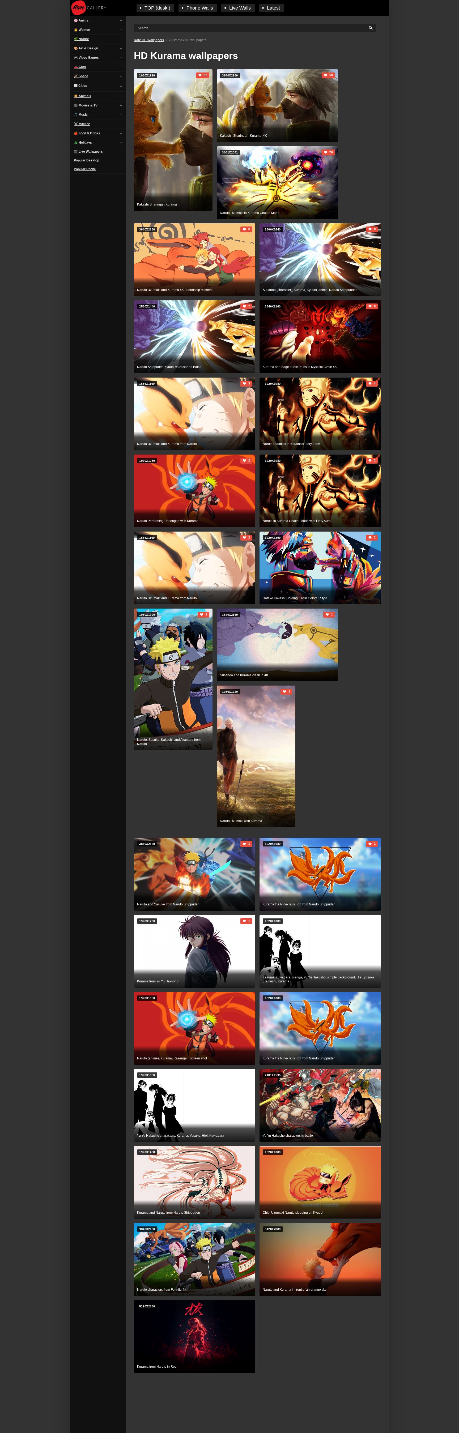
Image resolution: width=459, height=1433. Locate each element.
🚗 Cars (80, 67)
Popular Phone (85, 169)
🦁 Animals (82, 96)
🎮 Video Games (86, 57)
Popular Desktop (86, 160)
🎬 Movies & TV (85, 105)
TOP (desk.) (157, 8)
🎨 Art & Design (86, 48)
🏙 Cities (80, 86)
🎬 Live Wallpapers (88, 151)
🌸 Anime (81, 20)
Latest (273, 8)
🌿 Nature (81, 39)
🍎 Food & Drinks (87, 133)
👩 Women (82, 30)
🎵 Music (81, 115)
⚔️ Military (82, 124)
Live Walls (240, 8)
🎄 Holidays (83, 142)
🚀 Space (81, 76)
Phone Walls (199, 8)
